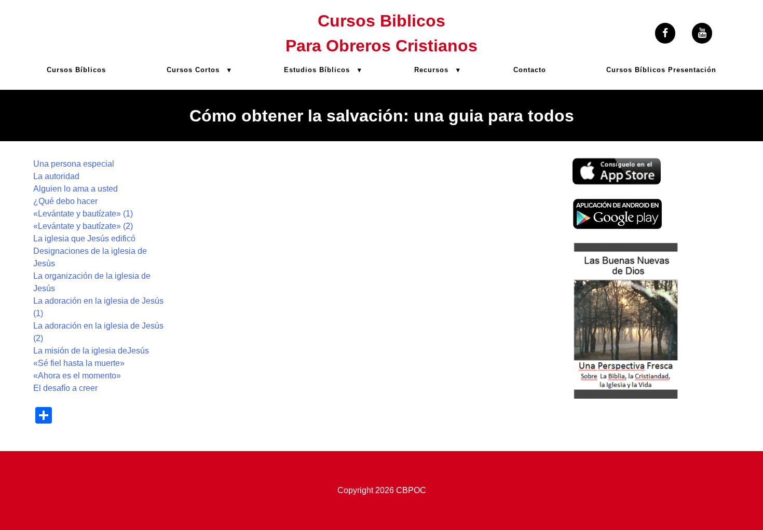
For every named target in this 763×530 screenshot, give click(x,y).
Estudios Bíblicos (317, 70)
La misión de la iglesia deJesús (91, 350)
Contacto (529, 70)
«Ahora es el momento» (77, 375)
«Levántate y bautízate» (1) (83, 213)
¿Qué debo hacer (65, 201)
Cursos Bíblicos (76, 70)
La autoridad (56, 176)
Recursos (431, 70)
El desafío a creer (65, 388)
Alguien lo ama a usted (75, 188)
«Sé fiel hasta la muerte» (79, 363)
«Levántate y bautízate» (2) (83, 226)
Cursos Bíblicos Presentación (661, 70)
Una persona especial (73, 163)
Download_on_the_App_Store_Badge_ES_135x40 (617, 163)
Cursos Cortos (193, 70)
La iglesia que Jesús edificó (84, 238)
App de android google (615, 204)
